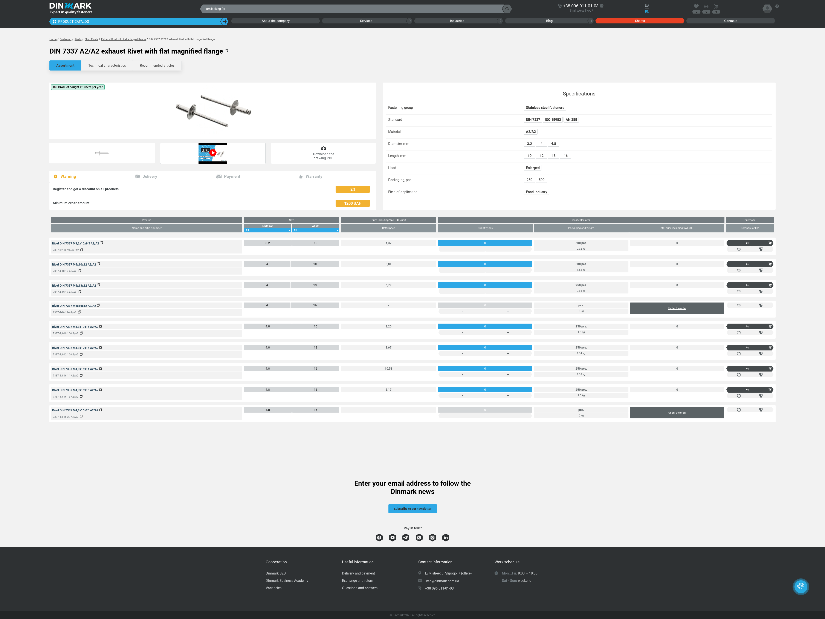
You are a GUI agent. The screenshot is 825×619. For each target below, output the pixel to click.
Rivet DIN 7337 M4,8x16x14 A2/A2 (75, 369)
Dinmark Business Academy (287, 581)
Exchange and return (357, 581)
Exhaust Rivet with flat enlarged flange (123, 39)
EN (647, 12)
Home (53, 39)
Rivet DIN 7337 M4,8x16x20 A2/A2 (75, 410)
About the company (276, 21)
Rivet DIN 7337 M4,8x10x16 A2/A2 (75, 327)
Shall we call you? (581, 10)
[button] (800, 586)
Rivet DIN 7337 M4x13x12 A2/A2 (74, 285)
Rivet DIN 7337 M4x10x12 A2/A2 (74, 264)
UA (647, 6)
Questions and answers (359, 588)
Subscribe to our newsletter (412, 508)
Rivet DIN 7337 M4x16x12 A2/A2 (74, 305)
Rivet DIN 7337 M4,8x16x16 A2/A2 (75, 390)
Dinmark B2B (276, 573)
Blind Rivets (91, 39)
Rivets (78, 39)
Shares (640, 21)
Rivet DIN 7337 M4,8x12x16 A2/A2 (75, 348)
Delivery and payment (358, 573)
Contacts (730, 21)
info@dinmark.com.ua (442, 581)
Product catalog (73, 22)
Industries (457, 21)
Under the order (677, 308)
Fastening (65, 39)
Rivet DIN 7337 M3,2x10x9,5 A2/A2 (76, 243)
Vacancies (273, 588)
